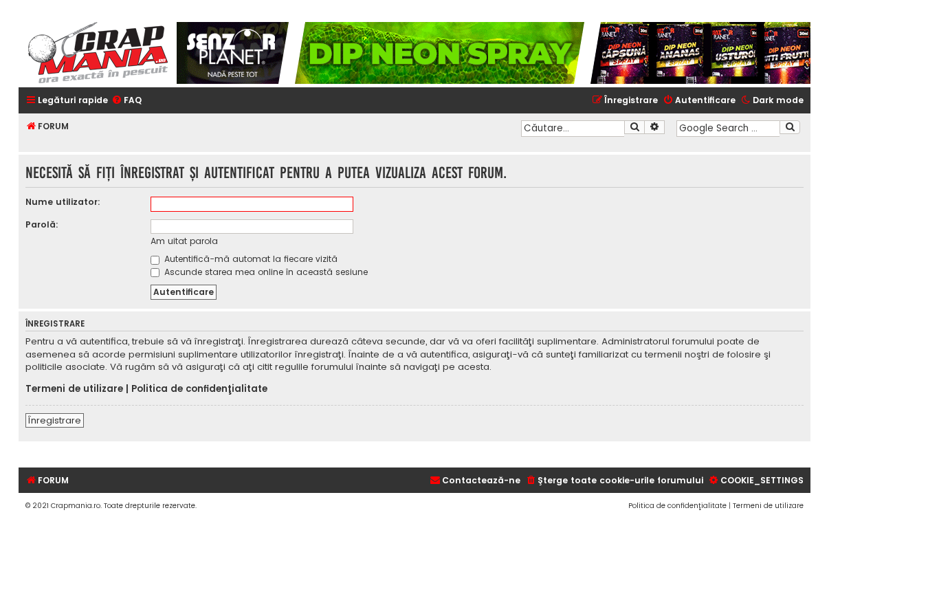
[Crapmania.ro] (98, 53)
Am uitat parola (184, 241)
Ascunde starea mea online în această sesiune (265, 272)
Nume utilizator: (62, 202)
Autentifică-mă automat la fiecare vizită (250, 259)
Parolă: (41, 224)
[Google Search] (790, 127)
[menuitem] (126, 100)
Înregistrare (54, 420)
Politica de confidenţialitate (199, 389)
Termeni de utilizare (74, 389)
